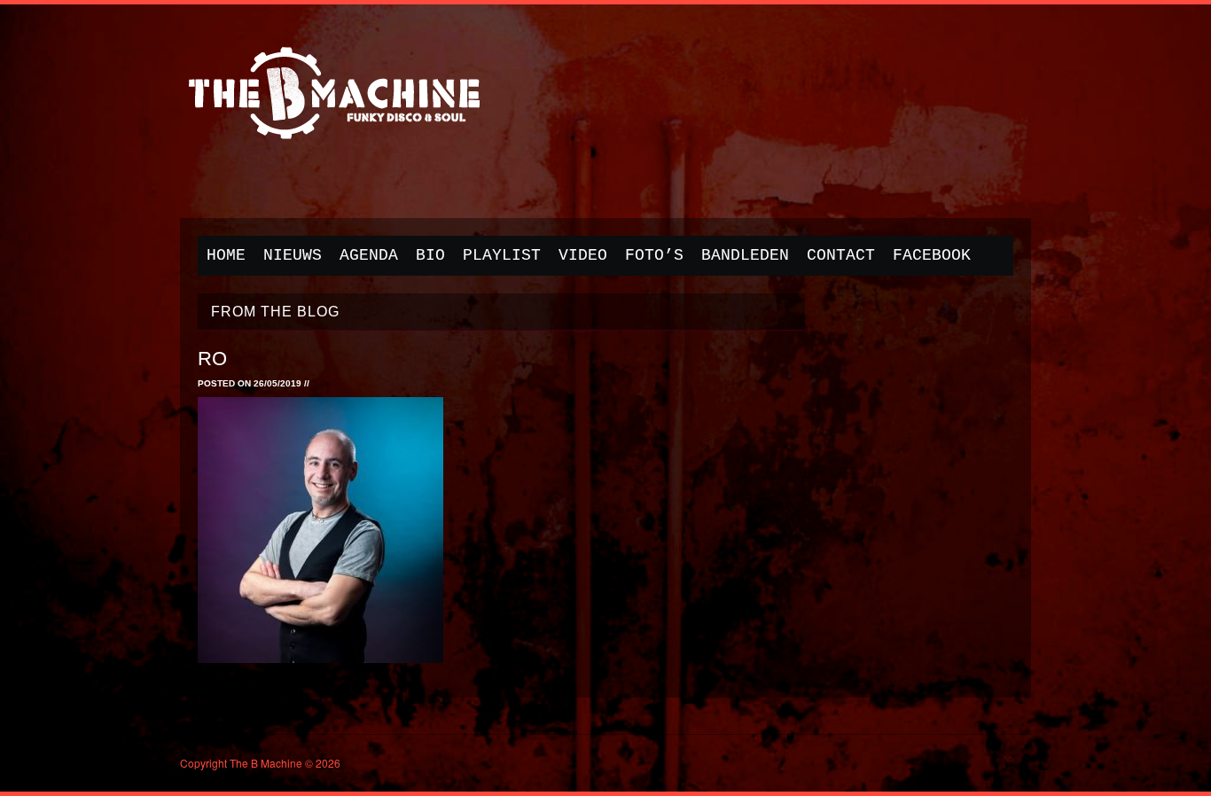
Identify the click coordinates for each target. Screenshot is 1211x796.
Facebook (932, 255)
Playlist (502, 255)
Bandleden (745, 255)
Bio (430, 255)
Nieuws (292, 255)
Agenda (369, 255)
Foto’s (654, 255)
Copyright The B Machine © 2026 (260, 762)
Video (583, 255)
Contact (841, 255)
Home (226, 255)
